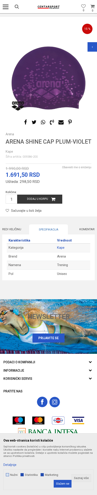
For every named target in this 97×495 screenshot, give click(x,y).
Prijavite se (48, 338)
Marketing (51, 475)
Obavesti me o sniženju (76, 167)
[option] (48, 78)
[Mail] (61, 122)
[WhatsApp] (43, 122)
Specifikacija (48, 229)
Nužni (14, 475)
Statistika (31, 475)
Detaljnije (9, 465)
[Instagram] (54, 402)
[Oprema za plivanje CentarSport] (48, 7)
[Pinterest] (70, 122)
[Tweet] (34, 122)
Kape (9, 152)
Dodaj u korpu (37, 198)
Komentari (87, 229)
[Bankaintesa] (48, 432)
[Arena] (18, 106)
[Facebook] (25, 122)
